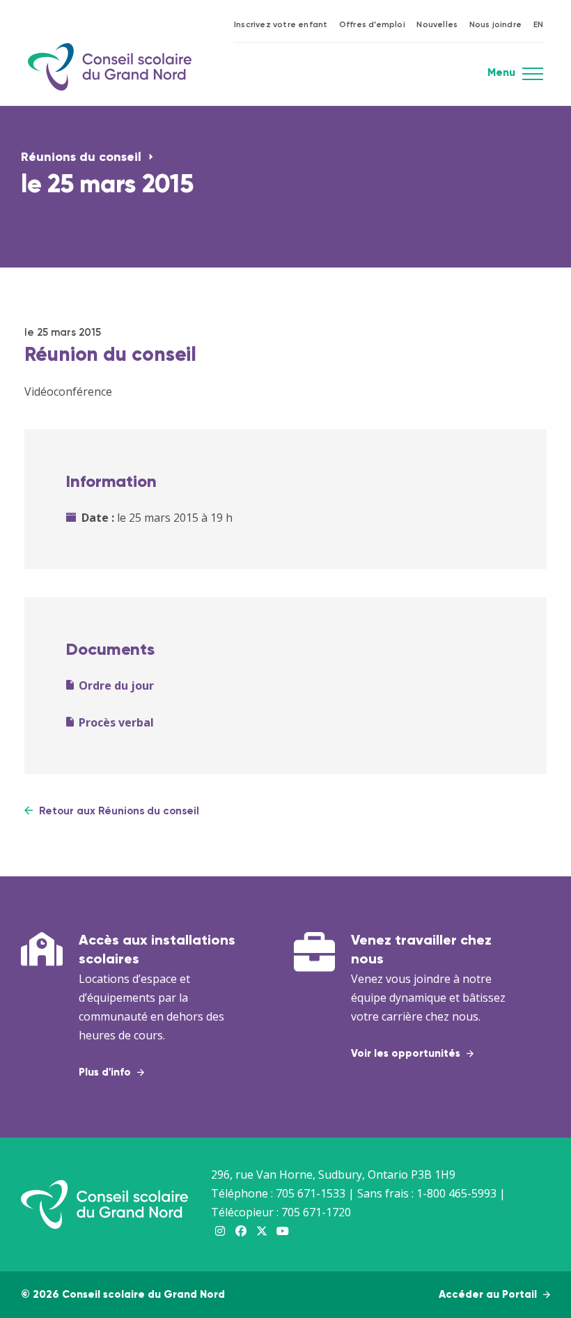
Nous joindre (495, 25)
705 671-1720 (316, 1212)
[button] (532, 78)
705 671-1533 (310, 1193)
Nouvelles (436, 25)
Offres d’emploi (372, 25)
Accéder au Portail (489, 1294)
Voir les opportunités (407, 1053)
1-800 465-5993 (456, 1193)
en (538, 25)
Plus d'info (106, 1072)
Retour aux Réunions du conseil (117, 811)
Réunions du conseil (83, 157)
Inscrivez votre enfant (280, 25)
